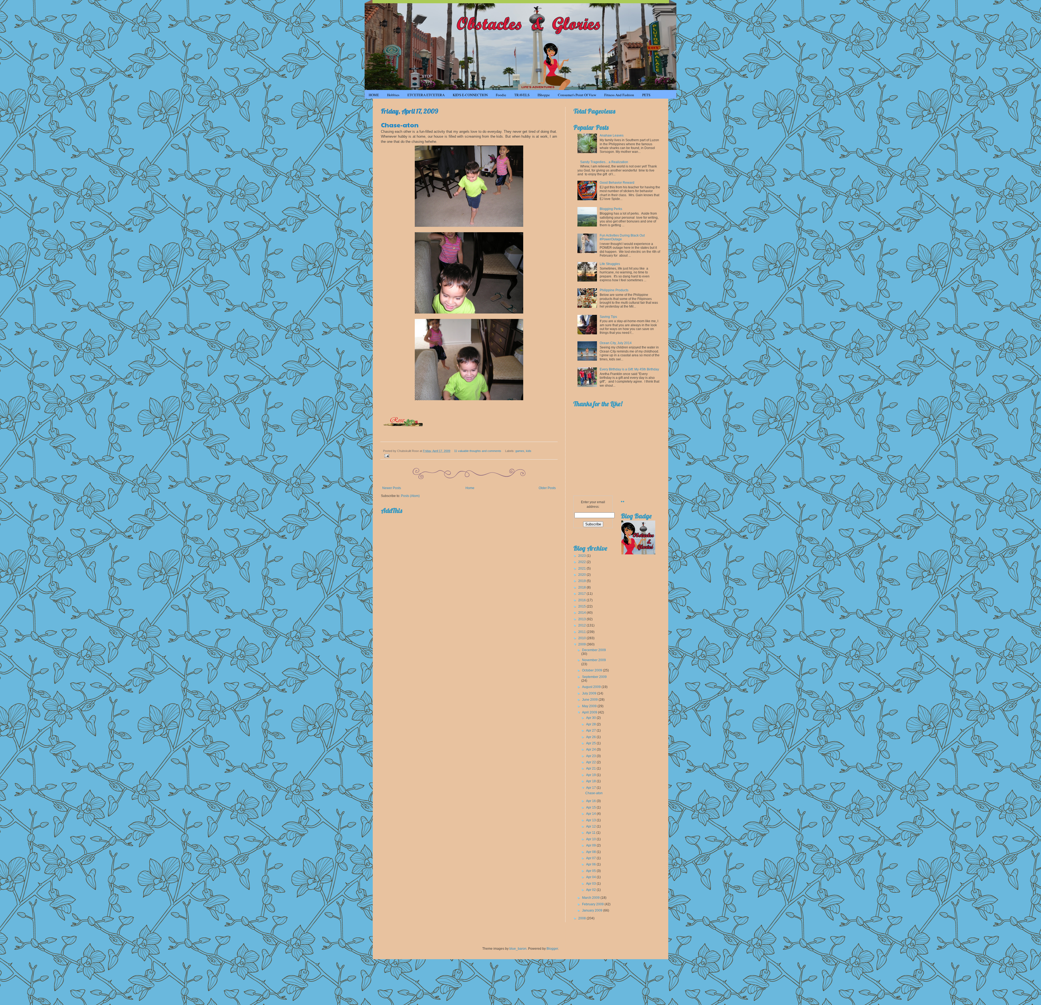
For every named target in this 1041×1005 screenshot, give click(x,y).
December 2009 (594, 650)
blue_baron (517, 949)
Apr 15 (591, 807)
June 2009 (590, 700)
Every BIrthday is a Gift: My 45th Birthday (629, 369)
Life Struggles (610, 264)
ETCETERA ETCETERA (426, 94)
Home (469, 488)
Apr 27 (591, 730)
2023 (582, 556)
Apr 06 (591, 864)
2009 (582, 644)
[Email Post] (386, 455)
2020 (582, 575)
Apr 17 (591, 788)
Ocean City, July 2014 (616, 343)
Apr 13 (591, 820)
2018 (582, 587)
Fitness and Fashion (619, 94)
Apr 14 (591, 814)
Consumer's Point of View (577, 94)
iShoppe (544, 94)
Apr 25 (591, 743)
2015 (582, 606)
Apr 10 (591, 839)
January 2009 (592, 910)
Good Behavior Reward (617, 183)
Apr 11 (591, 833)
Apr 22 (591, 762)
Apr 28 (591, 724)
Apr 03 (591, 884)
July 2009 (589, 693)
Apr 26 (591, 737)
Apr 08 (591, 852)
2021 (582, 568)
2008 (582, 918)
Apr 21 (591, 768)
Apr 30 (591, 718)
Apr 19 (591, 775)
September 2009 (594, 677)
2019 (582, 581)
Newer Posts (391, 488)
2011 (582, 632)
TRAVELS (521, 94)
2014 (582, 613)
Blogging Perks (611, 209)
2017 (582, 594)
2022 (582, 562)
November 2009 (594, 660)
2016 (582, 600)
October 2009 (592, 670)
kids (528, 451)
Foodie (501, 94)
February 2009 (593, 904)
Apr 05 (591, 871)
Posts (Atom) (410, 496)
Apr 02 (591, 890)
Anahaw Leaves (612, 135)
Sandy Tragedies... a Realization (604, 162)
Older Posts (547, 488)
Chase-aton (400, 124)
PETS (646, 94)
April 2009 (590, 712)
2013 (582, 619)
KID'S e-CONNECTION (470, 94)
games (519, 451)
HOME (374, 94)
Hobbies (393, 94)
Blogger (552, 949)
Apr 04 (591, 877)
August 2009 (592, 687)
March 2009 (591, 898)
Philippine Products (614, 290)
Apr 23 (591, 756)
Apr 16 (591, 801)
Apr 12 (591, 826)
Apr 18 (591, 781)
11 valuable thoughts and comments (477, 451)
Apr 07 (591, 858)
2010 (582, 638)
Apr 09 (591, 845)
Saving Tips (608, 317)
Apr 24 (591, 749)
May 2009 (589, 706)
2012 (582, 625)
